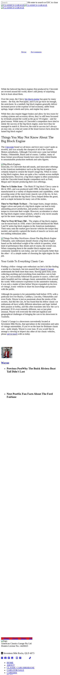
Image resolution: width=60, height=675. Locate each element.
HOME (10, 662)
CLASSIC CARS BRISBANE (20, 668)
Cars (30, 32)
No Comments (36, 52)
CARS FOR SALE (15, 670)
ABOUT (11, 665)
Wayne (23, 52)
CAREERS (12, 673)
